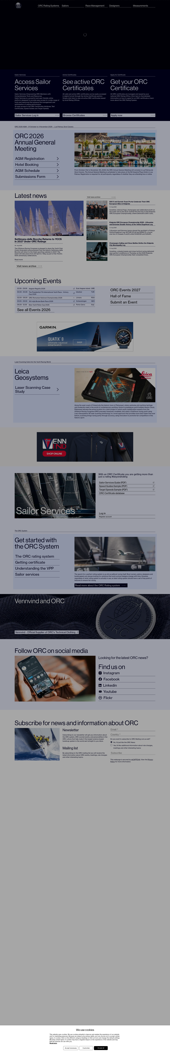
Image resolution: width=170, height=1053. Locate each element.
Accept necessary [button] (71, 1048)
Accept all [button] (101, 1048)
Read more (53, 1043)
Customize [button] (86, 1048)
